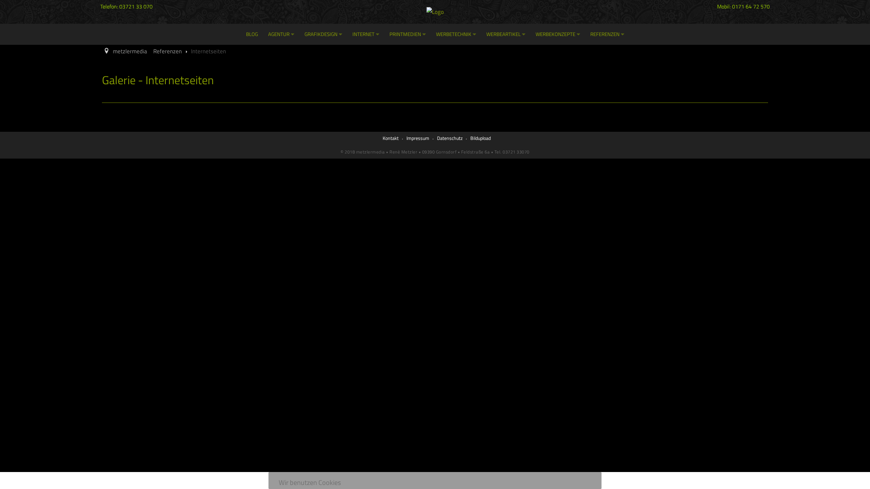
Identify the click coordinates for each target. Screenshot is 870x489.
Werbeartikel (503, 34)
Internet (363, 34)
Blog (252, 34)
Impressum (417, 138)
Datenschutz (450, 138)
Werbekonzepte (555, 34)
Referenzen (605, 34)
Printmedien (405, 34)
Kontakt (391, 138)
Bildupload (480, 138)
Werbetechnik (453, 34)
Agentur (279, 34)
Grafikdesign (320, 34)
